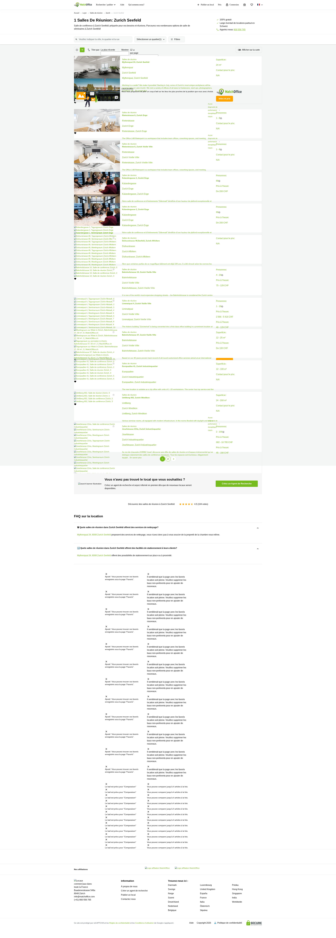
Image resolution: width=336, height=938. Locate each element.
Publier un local (207, 5)
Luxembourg (206, 885)
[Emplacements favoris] (251, 4)
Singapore (237, 893)
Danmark (172, 885)
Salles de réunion (96, 13)
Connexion (234, 5)
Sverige (171, 889)
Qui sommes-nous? (136, 5)
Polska (235, 885)
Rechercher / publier (104, 5)
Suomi (171, 898)
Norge (171, 893)
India (234, 898)
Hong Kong (237, 889)
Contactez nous (128, 899)
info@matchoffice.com (84, 896)
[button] (113, 59)
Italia (202, 902)
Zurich (108, 13)
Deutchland (173, 902)
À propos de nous (129, 886)
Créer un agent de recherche (134, 891)
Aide (122, 5)
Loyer (85, 13)
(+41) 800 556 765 (82, 900)
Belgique (172, 910)
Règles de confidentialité (119, 923)
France (203, 898)
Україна (203, 910)
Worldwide (237, 902)
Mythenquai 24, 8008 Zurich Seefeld (94, 535)
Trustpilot (94, 856)
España (203, 893)
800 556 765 (239, 29)
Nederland (173, 906)
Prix (219, 5)
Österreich (205, 906)
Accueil (76, 13)
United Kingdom (207, 889)
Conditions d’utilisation (144, 923)
